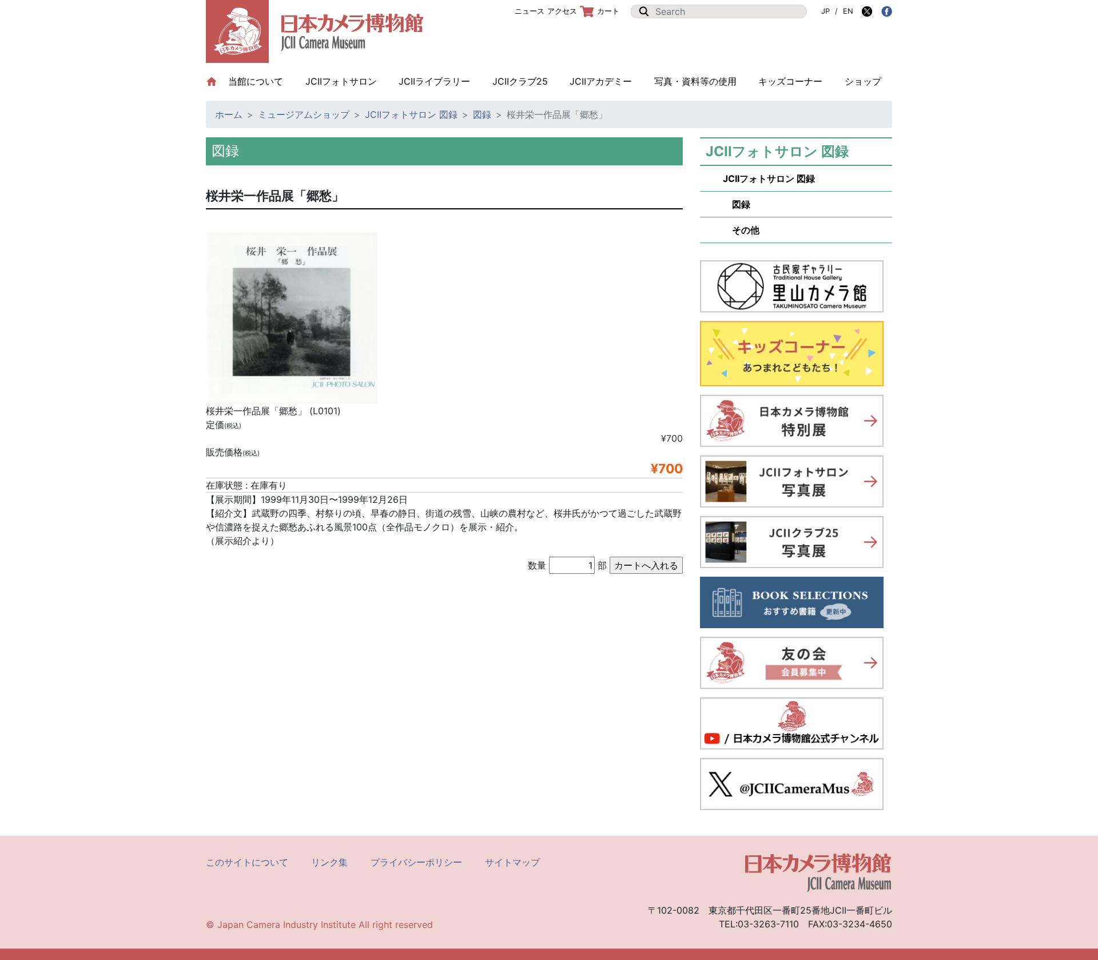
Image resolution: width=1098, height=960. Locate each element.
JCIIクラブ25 (520, 81)
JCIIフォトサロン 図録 (411, 114)
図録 (482, 114)
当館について (261, 81)
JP (825, 11)
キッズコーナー (790, 81)
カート (608, 11)
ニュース (529, 11)
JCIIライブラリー (434, 81)
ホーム (228, 114)
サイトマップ (512, 862)
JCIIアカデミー (601, 81)
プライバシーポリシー (416, 862)
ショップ (863, 81)
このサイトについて (247, 862)
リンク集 (329, 862)
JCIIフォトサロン (341, 81)
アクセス (562, 11)
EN (848, 11)
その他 (741, 230)
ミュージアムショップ (303, 114)
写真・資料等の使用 (695, 81)
